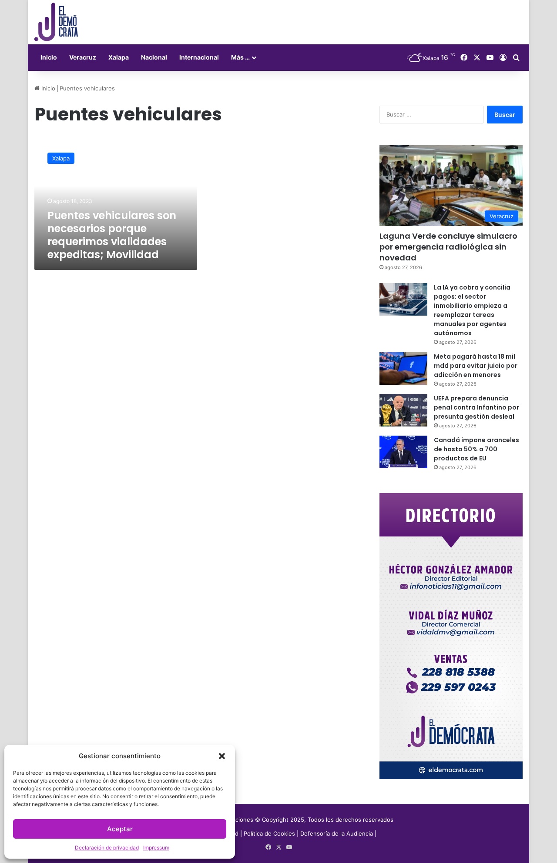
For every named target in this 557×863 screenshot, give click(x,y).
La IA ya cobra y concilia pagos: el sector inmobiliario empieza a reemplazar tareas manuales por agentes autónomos (472, 310)
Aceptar (120, 829)
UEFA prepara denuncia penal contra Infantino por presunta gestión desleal (476, 407)
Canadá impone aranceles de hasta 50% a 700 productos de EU (476, 449)
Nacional (154, 57)
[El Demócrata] (56, 22)
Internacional (199, 57)
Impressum (156, 847)
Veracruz (82, 57)
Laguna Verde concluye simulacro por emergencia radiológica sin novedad (448, 246)
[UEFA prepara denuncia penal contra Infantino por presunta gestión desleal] (403, 410)
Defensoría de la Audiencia (336, 833)
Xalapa (118, 57)
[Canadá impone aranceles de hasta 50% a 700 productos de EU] (403, 452)
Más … (240, 57)
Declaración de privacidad (107, 847)
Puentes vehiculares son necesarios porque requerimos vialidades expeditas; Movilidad (111, 235)
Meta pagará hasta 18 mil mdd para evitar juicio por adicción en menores (475, 365)
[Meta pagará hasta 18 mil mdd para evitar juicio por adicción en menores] (403, 368)
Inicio (48, 57)
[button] (222, 756)
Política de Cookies (269, 833)
